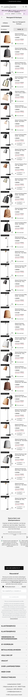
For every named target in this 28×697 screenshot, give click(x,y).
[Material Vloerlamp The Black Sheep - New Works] (14, 474)
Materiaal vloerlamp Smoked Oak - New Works (21, 237)
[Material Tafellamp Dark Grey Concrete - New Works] (14, 285)
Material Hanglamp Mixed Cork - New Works (21, 209)
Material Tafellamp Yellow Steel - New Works (21, 179)
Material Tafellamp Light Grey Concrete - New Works (20, 150)
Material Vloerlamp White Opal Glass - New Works (21, 410)
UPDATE (13, 13)
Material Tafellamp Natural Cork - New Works (21, 425)
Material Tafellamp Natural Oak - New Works (20, 367)
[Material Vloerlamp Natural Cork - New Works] (14, 488)
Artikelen (5, 23)
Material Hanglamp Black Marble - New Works (21, 223)
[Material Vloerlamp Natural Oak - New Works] (14, 256)
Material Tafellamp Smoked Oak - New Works (21, 106)
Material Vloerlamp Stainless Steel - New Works (20, 324)
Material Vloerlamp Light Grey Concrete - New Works (20, 266)
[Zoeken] (23, 6)
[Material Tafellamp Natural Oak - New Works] (14, 371)
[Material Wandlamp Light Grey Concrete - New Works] (14, 459)
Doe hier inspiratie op (13, 568)
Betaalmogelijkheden (11, 650)
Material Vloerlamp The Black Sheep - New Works (21, 469)
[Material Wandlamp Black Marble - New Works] (14, 198)
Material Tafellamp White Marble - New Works (21, 120)
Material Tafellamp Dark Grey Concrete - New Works (20, 281)
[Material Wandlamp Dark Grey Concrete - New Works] (14, 357)
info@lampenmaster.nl (14, 691)
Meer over (5, 672)
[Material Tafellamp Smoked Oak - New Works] (14, 110)
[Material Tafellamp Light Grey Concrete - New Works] (14, 154)
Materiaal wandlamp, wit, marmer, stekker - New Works (20, 338)
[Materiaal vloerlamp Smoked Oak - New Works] (14, 242)
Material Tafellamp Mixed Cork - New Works (21, 164)
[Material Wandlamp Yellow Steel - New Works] (14, 82)
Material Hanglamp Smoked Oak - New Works (21, 381)
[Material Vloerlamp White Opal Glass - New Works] (14, 415)
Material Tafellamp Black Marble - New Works (20, 135)
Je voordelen (7, 644)
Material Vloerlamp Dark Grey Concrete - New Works (20, 499)
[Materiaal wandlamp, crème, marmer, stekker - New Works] (14, 96)
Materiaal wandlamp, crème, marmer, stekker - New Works (20, 92)
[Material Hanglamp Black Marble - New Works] (14, 227)
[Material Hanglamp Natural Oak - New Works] (14, 314)
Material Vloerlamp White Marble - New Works (21, 295)
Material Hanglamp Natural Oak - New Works (20, 309)
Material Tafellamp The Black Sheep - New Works (21, 63)
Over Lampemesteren (10, 666)
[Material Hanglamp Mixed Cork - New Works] (14, 213)
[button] (12, 43)
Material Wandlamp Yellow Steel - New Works (21, 77)
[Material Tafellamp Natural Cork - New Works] (14, 429)
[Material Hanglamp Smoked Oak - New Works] (14, 386)
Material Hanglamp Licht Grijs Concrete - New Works (21, 440)
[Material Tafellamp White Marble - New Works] (14, 125)
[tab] (14, 626)
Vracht (4, 661)
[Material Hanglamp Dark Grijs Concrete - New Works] (14, 53)
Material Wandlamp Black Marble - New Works (21, 194)
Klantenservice (8, 626)
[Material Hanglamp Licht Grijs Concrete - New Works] (14, 444)
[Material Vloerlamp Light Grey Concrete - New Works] (14, 270)
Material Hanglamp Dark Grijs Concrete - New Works (21, 49)
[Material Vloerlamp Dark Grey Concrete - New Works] (14, 503)
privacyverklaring (14, 618)
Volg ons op (6, 655)
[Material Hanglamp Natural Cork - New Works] (14, 38)
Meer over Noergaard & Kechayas (19, 23)
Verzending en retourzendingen (9, 638)
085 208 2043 (18, 689)
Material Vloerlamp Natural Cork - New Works (21, 484)
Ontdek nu (17, 11)
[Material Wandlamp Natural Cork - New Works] (14, 400)
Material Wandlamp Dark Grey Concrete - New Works (20, 353)
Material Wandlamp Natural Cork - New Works (21, 396)
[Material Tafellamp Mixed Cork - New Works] (14, 169)
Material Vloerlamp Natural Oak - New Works (20, 252)
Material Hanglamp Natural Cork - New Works (21, 34)
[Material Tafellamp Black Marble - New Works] (14, 139)
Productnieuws (8, 677)
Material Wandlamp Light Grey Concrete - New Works (21, 454)
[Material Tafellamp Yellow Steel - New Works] (14, 184)
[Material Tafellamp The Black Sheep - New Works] (14, 67)
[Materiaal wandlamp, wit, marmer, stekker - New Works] (14, 342)
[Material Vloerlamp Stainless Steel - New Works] (14, 328)
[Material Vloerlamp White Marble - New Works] (14, 299)
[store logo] (11, 6)
